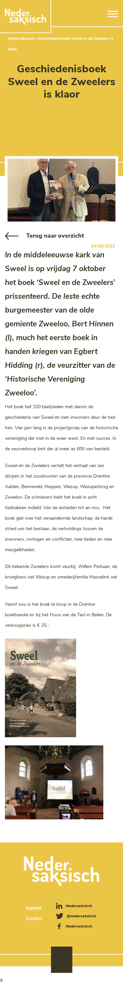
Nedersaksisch (21, 38)
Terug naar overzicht (55, 236)
